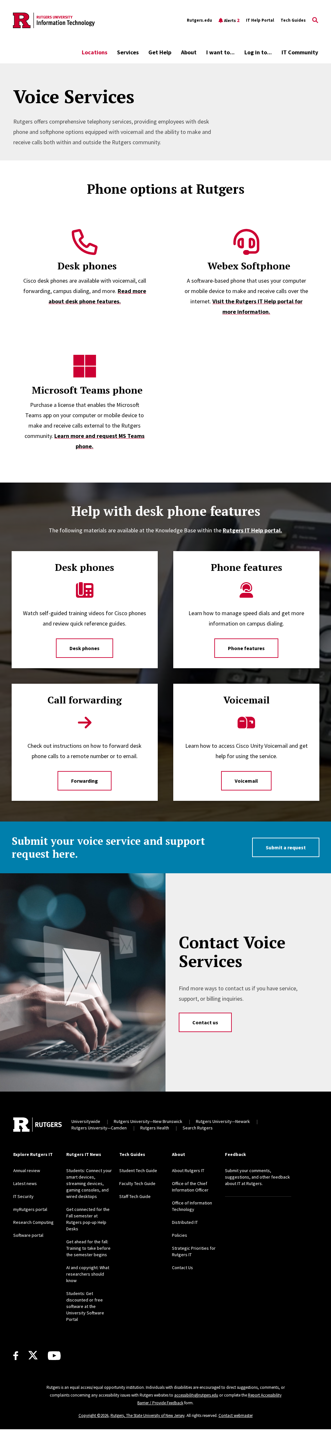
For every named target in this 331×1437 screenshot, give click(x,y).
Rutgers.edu (199, 20)
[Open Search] (315, 20)
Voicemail (246, 781)
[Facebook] (15, 1355)
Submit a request (286, 847)
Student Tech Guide (138, 1170)
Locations (94, 52)
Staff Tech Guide (135, 1196)
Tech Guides (293, 20)
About (189, 52)
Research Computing (33, 1222)
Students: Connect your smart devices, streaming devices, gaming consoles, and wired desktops (89, 1183)
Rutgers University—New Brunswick (148, 1121)
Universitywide (85, 1121)
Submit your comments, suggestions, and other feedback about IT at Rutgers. (257, 1177)
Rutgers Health (154, 1128)
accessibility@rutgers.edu (196, 1395)
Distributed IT (185, 1222)
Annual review (26, 1170)
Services (128, 52)
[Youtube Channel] (54, 1355)
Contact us (205, 1022)
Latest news (25, 1183)
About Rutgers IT (188, 1170)
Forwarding (84, 781)
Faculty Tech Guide (137, 1183)
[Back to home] (37, 1124)
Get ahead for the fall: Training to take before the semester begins (88, 1248)
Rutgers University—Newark (223, 1121)
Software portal (28, 1235)
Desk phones (84, 648)
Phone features (246, 648)
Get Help (159, 52)
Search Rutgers (198, 1128)
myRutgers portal (30, 1209)
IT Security (23, 1196)
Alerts (232, 20)
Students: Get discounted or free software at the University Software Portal (85, 1306)
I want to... (220, 52)
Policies (179, 1235)
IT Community (300, 52)
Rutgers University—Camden (99, 1128)
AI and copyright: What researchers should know (87, 1274)
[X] (33, 1355)
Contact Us (182, 1267)
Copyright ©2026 (93, 1415)
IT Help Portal (260, 20)
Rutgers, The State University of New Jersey (148, 1415)
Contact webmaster (236, 1415)
